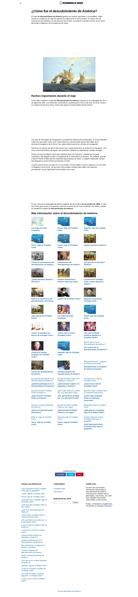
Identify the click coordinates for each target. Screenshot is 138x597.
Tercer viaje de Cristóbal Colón (32, 497)
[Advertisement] (69, 40)
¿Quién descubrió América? (95, 245)
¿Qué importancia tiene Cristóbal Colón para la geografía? (93, 426)
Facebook (60, 474)
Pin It (80, 474)
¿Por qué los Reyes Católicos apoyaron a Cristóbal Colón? (92, 335)
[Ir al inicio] (70, 5)
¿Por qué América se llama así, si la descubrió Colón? (34, 521)
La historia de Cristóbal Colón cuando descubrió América (93, 282)
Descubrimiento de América (70, 591)
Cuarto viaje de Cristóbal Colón (33, 494)
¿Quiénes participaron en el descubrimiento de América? (32, 541)
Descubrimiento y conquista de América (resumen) (33, 546)
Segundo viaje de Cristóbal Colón (33, 566)
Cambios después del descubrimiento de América (31, 551)
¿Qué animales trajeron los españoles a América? (31, 536)
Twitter (70, 474)
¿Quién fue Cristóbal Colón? (69, 299)
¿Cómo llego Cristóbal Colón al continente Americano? (93, 398)
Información (58, 492)
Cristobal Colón (59, 489)
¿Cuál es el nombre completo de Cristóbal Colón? (40, 354)
